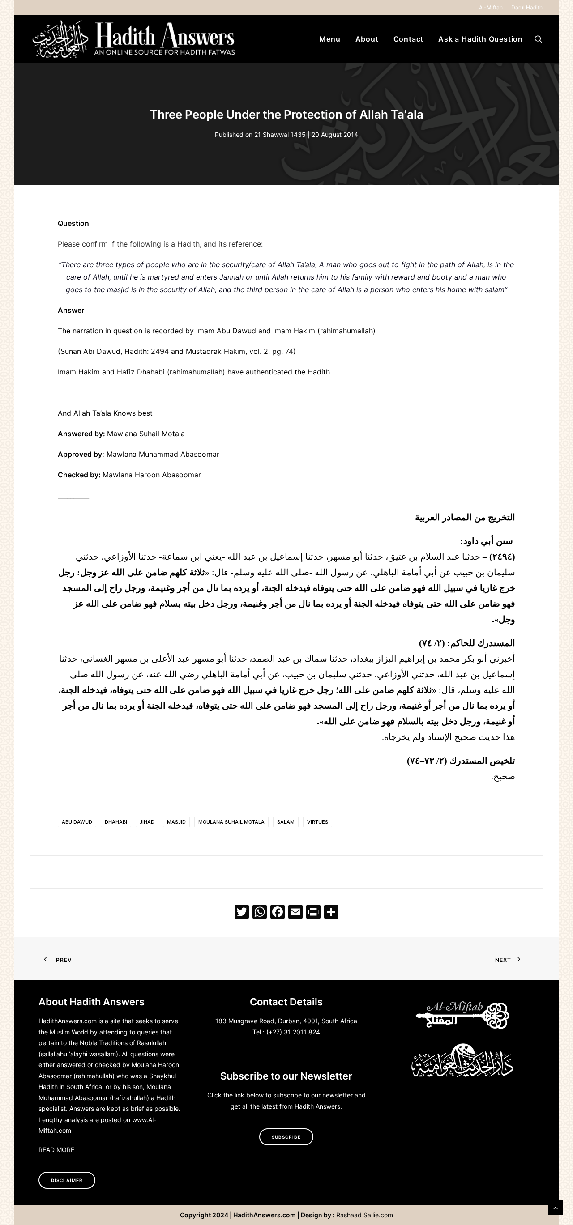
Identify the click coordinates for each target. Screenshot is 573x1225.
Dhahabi (116, 822)
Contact (408, 38)
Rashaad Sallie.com (364, 1215)
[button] (539, 39)
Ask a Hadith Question (480, 38)
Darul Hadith (527, 7)
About (367, 38)
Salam (286, 822)
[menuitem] (492, 7)
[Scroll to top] (555, 1206)
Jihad (147, 822)
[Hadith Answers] (134, 39)
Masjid (176, 822)
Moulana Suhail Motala (231, 822)
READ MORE (56, 1149)
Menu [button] (329, 38)
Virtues (317, 822)
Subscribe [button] (286, 1137)
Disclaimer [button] (67, 1180)
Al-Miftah (491, 7)
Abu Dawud (77, 822)
